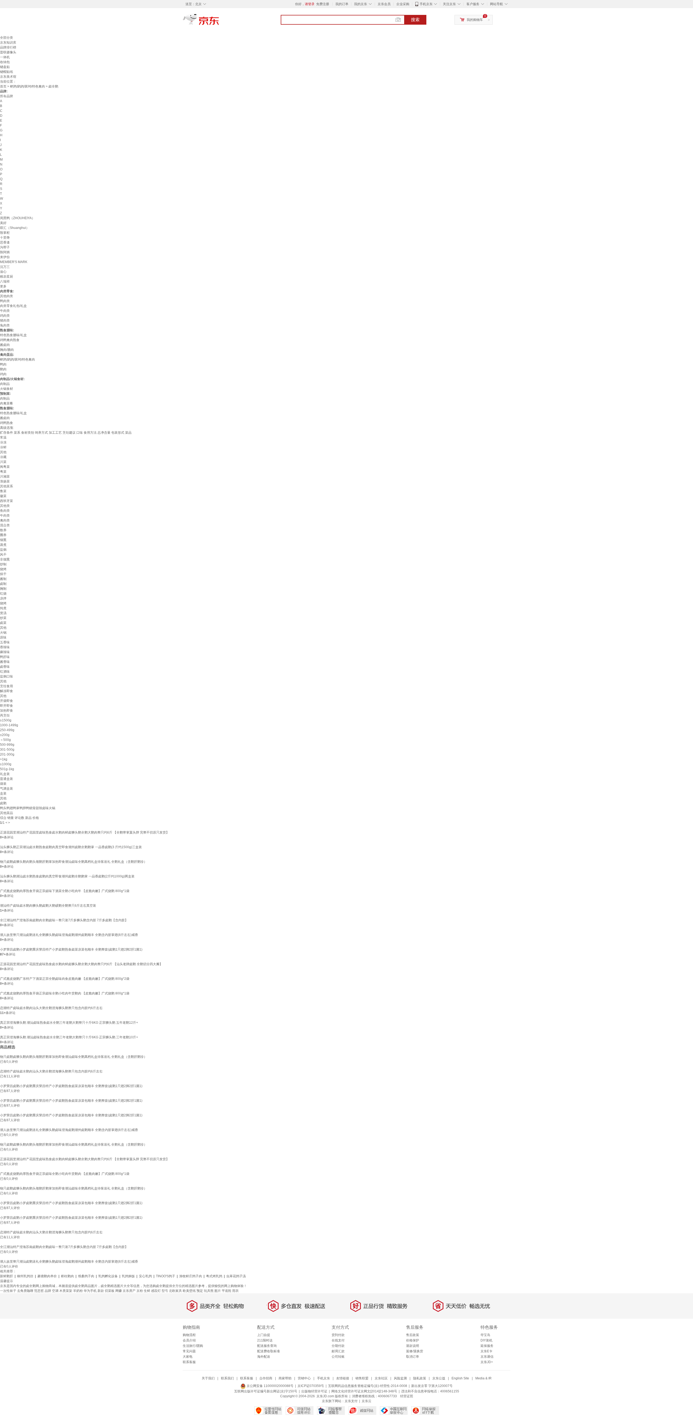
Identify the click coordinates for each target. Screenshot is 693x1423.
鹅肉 (3, 369)
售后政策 (412, 1335)
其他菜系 (6, 486)
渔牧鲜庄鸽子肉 (190, 1276)
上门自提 (263, 1335)
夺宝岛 (485, 1335)
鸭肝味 (5, 657)
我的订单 (341, 4)
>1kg (3, 759)
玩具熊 (209, 1291)
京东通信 (486, 1357)
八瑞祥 (5, 281)
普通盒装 (6, 779)
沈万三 (5, 267)
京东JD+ (486, 1362)
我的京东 (360, 4)
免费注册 (322, 4)
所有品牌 (6, 96)
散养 (3, 530)
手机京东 (426, 4)
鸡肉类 (5, 315)
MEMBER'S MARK (13, 262)
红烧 (3, 593)
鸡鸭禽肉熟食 (9, 340)
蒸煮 (3, 545)
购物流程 (189, 1335)
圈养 (3, 535)
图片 (217, 1291)
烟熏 (3, 540)
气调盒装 (6, 788)
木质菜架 (65, 1291)
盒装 (3, 793)
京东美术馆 (8, 77)
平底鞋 (226, 1291)
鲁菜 (3, 491)
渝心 (3, 272)
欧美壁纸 (189, 1291)
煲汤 (3, 613)
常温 (3, 437)
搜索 (415, 19)
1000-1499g (9, 725)
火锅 (3, 632)
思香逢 (5, 242)
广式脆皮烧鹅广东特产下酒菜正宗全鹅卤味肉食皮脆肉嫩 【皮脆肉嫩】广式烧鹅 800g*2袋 (64, 979)
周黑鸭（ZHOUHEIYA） (17, 218)
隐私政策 (419, 1378)
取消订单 (412, 1357)
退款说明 (412, 1346)
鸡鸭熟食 (6, 423)
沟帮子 (5, 247)
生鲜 (147, 1291)
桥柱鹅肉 (67, 1276)
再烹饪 (5, 715)
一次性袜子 (8, 1291)
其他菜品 (6, 813)
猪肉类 (5, 320)
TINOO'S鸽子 (165, 1276)
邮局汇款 (338, 1351)
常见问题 (189, 1351)
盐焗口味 (6, 676)
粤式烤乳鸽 (214, 1276)
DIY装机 (486, 1340)
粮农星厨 (6, 276)
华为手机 (90, 1291)
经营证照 (406, 1396)
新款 (100, 1291)
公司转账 (338, 1357)
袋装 (3, 784)
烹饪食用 (6, 686)
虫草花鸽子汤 (236, 1276)
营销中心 (304, 1378)
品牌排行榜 (8, 47)
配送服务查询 (267, 1346)
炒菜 (3, 618)
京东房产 (129, 1291)
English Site (460, 1378)
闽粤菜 (5, 467)
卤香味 (5, 667)
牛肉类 (5, 311)
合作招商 (265, 1378)
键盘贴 (5, 67)
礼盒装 (5, 774)
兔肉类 (5, 325)
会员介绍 (189, 1340)
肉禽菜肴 (6, 403)
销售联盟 (361, 1378)
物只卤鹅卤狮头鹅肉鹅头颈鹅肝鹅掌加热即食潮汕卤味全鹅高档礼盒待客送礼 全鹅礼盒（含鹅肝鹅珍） (73, 862)
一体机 (5, 57)
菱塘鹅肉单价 (47, 1276)
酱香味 (5, 662)
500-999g (7, 745)
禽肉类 (5, 520)
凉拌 (3, 598)
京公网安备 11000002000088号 (269, 1386)
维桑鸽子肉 (86, 1276)
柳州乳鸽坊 (25, 1276)
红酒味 (5, 671)
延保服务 (486, 1346)
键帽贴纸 (6, 72)
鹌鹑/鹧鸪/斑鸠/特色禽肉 (27, 86)
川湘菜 (5, 476)
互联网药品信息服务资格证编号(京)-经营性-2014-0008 (367, 1386)
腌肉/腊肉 (7, 350)
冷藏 (3, 457)
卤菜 (3, 623)
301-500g (7, 749)
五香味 (5, 642)
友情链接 (342, 1378)
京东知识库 (8, 42)
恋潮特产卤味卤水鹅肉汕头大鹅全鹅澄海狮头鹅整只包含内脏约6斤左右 (51, 1008)
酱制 (3, 579)
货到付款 (338, 1335)
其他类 (5, 506)
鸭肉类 (5, 301)
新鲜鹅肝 (6, 1276)
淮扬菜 (5, 481)
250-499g (7, 730)
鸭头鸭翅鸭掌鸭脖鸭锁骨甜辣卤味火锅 (27, 808)
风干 (3, 554)
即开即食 (6, 706)
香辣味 (5, 647)
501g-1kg (7, 769)
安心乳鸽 (145, 1276)
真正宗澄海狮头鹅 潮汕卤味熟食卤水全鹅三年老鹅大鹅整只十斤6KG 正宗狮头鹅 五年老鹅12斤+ (69, 1023)
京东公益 (438, 1378)
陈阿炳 (5, 252)
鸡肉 (3, 374)
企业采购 (402, 4)
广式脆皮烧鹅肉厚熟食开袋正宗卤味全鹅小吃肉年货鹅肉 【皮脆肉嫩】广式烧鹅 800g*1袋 (64, 993)
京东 (219, 22)
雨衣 (235, 1291)
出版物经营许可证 (314, 1391)
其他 (3, 452)
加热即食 (6, 710)
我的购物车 (475, 20)
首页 (3, 86)
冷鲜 (3, 447)
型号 (165, 1291)
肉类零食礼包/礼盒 (13, 306)
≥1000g (5, 764)
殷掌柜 (5, 233)
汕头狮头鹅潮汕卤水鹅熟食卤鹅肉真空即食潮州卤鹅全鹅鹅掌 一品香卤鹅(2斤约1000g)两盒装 (67, 876)
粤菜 (3, 472)
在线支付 (338, 1340)
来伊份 (5, 257)
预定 (200, 1291)
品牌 (48, 1291)
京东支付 (351, 1401)
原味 (3, 637)
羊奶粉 (78, 1291)
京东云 (366, 1401)
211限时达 (265, 1340)
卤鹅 (3, 803)
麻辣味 (5, 652)
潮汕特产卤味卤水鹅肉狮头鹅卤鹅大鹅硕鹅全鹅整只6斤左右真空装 (48, 905)
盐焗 (3, 550)
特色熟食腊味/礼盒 (13, 335)
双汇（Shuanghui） (14, 228)
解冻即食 (6, 691)
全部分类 (6, 38)
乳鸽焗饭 (128, 1276)
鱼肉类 (5, 511)
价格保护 (412, 1340)
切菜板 (110, 1291)
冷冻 (3, 442)
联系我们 (227, 1378)
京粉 (139, 1291)
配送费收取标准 (268, 1351)
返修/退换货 (414, 1351)
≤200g (4, 735)
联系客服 (189, 1362)
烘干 (3, 574)
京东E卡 (486, 1351)
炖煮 (3, 608)
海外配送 (263, 1357)
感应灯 (156, 1291)
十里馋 (5, 237)
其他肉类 (6, 296)
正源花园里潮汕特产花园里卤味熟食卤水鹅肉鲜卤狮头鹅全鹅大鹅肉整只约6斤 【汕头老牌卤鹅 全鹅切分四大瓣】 (81, 964)
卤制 (3, 584)
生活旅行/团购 (193, 1346)
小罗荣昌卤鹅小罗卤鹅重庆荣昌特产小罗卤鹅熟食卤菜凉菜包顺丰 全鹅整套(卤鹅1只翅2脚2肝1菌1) (71, 949)
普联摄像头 (8, 52)
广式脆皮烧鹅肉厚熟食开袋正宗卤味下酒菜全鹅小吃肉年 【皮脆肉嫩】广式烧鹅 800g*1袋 (64, 891)
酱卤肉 (5, 345)
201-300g (7, 754)
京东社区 (381, 1378)
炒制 (3, 564)
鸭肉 (3, 364)
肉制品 (5, 384)
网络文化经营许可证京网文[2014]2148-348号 (364, 1391)
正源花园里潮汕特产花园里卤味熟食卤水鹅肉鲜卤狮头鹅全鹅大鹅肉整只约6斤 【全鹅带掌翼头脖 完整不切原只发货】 (84, 832)
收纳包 (5, 62)
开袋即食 (6, 701)
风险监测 (400, 1378)
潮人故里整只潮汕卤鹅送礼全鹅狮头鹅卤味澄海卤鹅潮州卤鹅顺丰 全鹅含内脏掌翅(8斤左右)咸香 (69, 935)
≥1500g (5, 720)
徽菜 (3, 496)
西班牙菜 (6, 501)
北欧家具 (175, 1291)
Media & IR (483, 1378)
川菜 (3, 462)
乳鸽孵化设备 (108, 1276)
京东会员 (384, 4)
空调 (55, 1291)
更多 (3, 286)
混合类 (5, 525)
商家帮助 (285, 1378)
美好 (3, 223)
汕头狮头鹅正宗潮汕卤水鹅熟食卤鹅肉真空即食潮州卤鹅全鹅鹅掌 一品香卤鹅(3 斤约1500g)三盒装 (71, 847)
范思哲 (39, 1291)
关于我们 (208, 1378)
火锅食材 (6, 389)
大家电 (187, 1357)
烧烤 (3, 569)
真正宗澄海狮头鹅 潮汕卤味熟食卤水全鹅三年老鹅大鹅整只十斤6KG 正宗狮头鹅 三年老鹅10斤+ (69, 1037)
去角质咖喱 (25, 1291)
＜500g (5, 740)
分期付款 (338, 1346)
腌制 (3, 589)
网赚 (118, 1291)
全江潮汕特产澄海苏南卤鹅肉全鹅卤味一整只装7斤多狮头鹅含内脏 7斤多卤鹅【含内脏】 (64, 920)
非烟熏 (5, 559)
